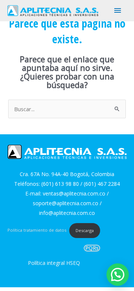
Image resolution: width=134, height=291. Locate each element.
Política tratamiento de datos (36, 230)
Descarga (85, 230)
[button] (117, 274)
